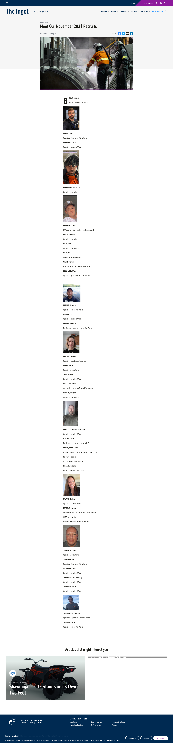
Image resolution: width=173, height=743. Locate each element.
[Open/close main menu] (8, 3)
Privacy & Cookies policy (112, 740)
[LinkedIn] (131, 33)
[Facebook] (119, 33)
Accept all (161, 738)
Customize (132, 738)
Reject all (146, 738)
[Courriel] (127, 33)
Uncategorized (44, 22)
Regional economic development (18, 682)
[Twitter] (123, 33)
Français (133, 3)
